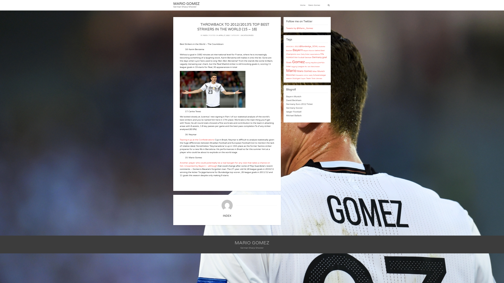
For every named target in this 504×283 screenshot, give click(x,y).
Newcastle (299, 75)
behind (318, 51)
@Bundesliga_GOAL (308, 46)
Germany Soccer (294, 108)
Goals (289, 62)
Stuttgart (296, 78)
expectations (315, 54)
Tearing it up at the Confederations (197, 139)
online (306, 75)
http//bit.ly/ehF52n (318, 63)
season (289, 78)
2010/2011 (290, 46)
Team (308, 78)
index (205, 35)
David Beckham (293, 100)
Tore (313, 78)
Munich (321, 71)
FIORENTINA (292, 57)
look (309, 66)
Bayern (298, 50)
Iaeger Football (293, 111)
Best (323, 51)
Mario (291, 71)
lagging (294, 66)
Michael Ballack (293, 115)
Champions (291, 54)
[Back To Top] (499, 278)
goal (324, 57)
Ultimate (319, 78)
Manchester (315, 66)
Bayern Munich (308, 50)
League (301, 67)
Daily (303, 54)
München (291, 75)
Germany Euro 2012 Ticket (299, 104)
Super (303, 78)
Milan (315, 71)
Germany (317, 57)
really (311, 75)
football (301, 57)
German (308, 57)
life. (305, 66)
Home (302, 5)
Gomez (298, 62)
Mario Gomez (314, 5)
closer (298, 54)
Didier (307, 54)
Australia (322, 46)
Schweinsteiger (319, 75)
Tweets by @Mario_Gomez (299, 28)
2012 (297, 46)
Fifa (322, 54)
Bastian (289, 51)
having (307, 63)
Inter (288, 66)
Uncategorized (247, 35)
